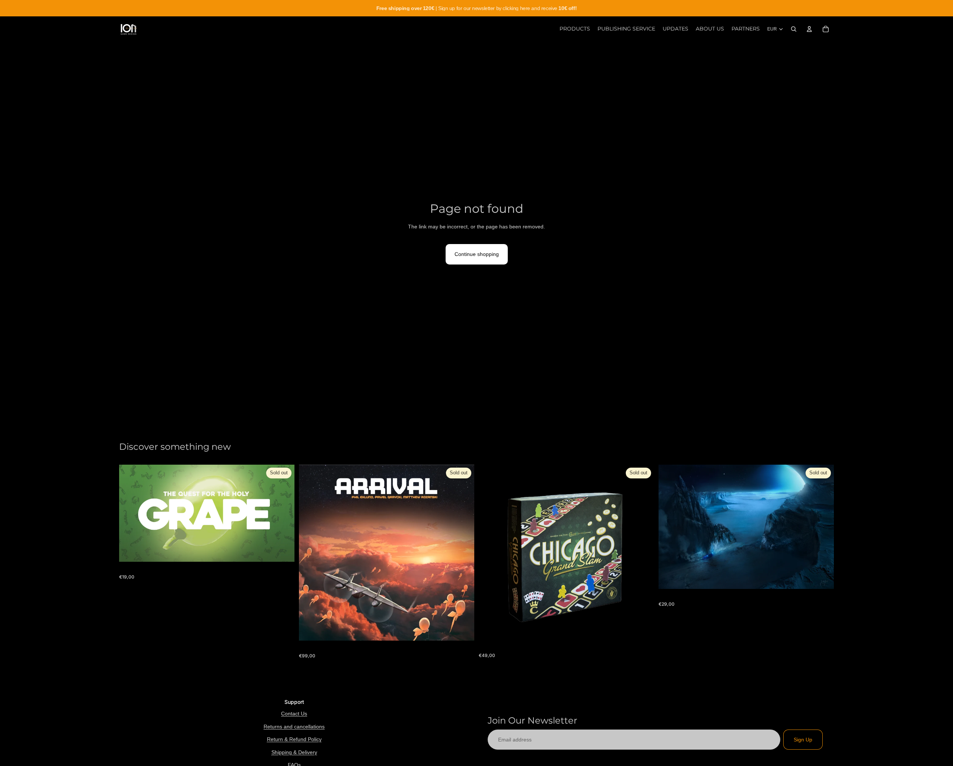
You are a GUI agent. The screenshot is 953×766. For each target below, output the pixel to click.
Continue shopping (477, 254)
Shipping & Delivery (294, 752)
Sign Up (803, 740)
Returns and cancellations (294, 727)
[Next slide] (643, 552)
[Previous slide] (490, 552)
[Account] (809, 29)
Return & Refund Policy (294, 739)
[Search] (793, 29)
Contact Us (294, 714)
